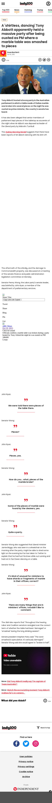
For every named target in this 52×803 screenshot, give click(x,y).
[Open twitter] (26, 743)
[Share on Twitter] (44, 59)
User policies (26, 756)
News (16, 10)
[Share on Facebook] (40, 59)
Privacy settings (26, 766)
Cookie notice (26, 771)
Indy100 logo (26, 4)
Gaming (28, 10)
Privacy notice (26, 761)
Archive (26, 776)
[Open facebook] (16, 743)
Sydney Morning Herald (15, 132)
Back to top (45, 728)
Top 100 (5, 10)
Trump (40, 10)
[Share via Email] (48, 59)
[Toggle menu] (4, 4)
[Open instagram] (35, 743)
